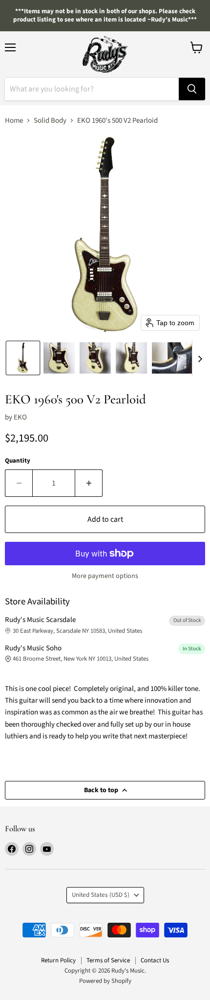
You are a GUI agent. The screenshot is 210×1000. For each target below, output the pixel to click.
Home (14, 120)
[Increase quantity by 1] (89, 483)
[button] (23, 358)
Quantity (17, 461)
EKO (20, 417)
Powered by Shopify (105, 981)
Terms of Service (108, 960)
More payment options (105, 576)
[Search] (192, 89)
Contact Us (155, 960)
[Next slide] (200, 358)
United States (100, 894)
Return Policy (58, 960)
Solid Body (50, 120)
